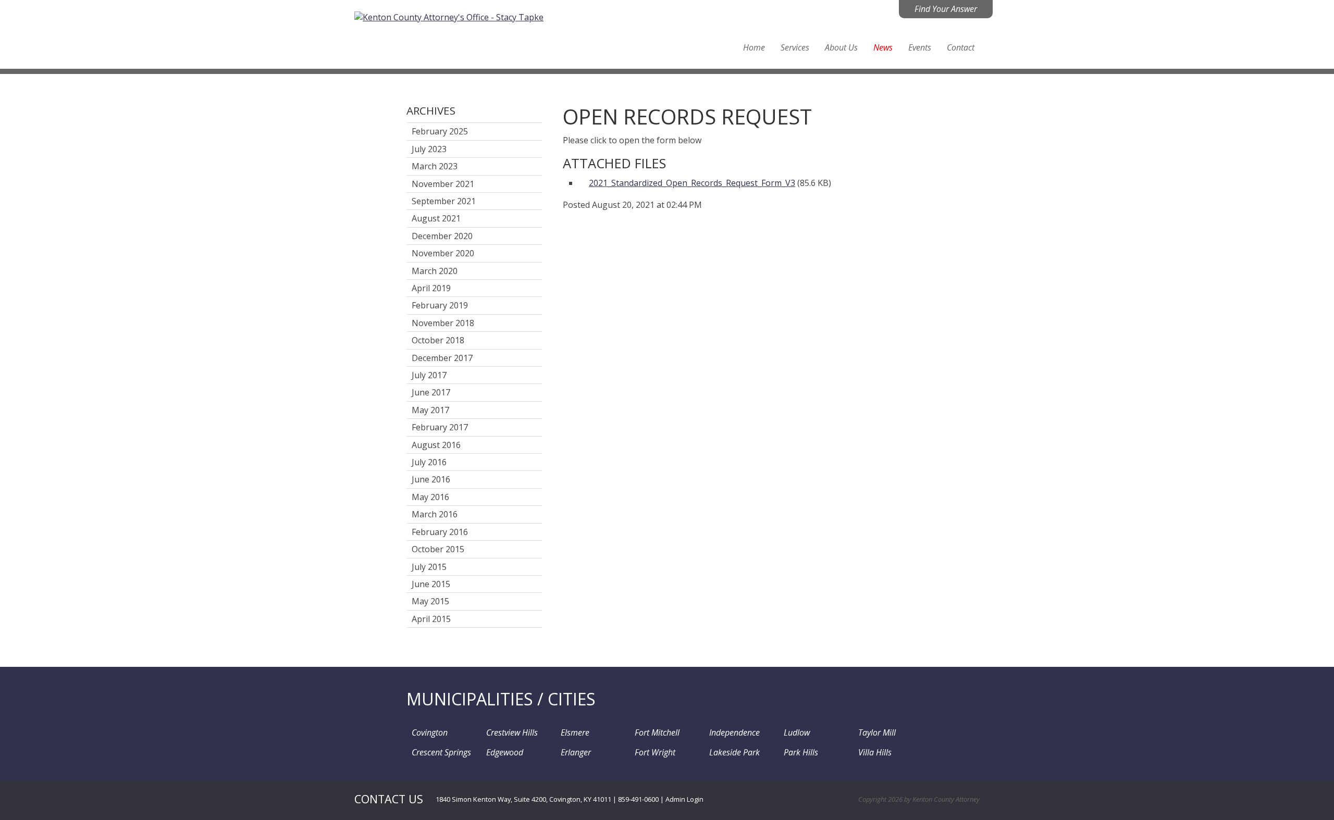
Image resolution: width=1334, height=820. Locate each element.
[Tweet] (584, 221)
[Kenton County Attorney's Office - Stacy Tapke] (449, 16)
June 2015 (431, 584)
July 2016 (429, 462)
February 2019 (440, 305)
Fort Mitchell (657, 732)
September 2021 (444, 201)
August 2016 (436, 445)
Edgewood (504, 752)
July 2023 (429, 149)
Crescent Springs (441, 752)
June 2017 (431, 392)
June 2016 (431, 479)
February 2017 (440, 427)
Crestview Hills (512, 732)
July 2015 (429, 567)
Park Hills (801, 752)
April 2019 (431, 288)
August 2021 (436, 218)
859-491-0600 (638, 799)
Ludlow (797, 732)
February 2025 (440, 131)
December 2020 (442, 236)
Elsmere (575, 732)
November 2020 (443, 253)
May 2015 (430, 601)
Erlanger (576, 752)
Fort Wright (655, 752)
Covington (430, 732)
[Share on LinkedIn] (614, 221)
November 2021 (443, 184)
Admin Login (684, 799)
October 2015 (438, 549)
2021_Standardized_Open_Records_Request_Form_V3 (692, 183)
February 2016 (440, 532)
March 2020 (435, 271)
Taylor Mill (877, 732)
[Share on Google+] (599, 221)
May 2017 (430, 410)
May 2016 (430, 497)
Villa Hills (875, 752)
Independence (734, 732)
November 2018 (443, 323)
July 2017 (429, 375)
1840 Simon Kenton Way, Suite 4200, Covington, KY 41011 (523, 799)
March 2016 (435, 514)
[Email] (629, 221)
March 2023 (435, 166)
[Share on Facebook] (569, 221)
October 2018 (438, 340)
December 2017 (442, 358)
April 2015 (431, 619)
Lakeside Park (734, 752)
